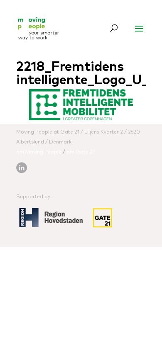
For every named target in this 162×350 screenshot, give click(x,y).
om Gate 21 (80, 152)
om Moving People (38, 152)
